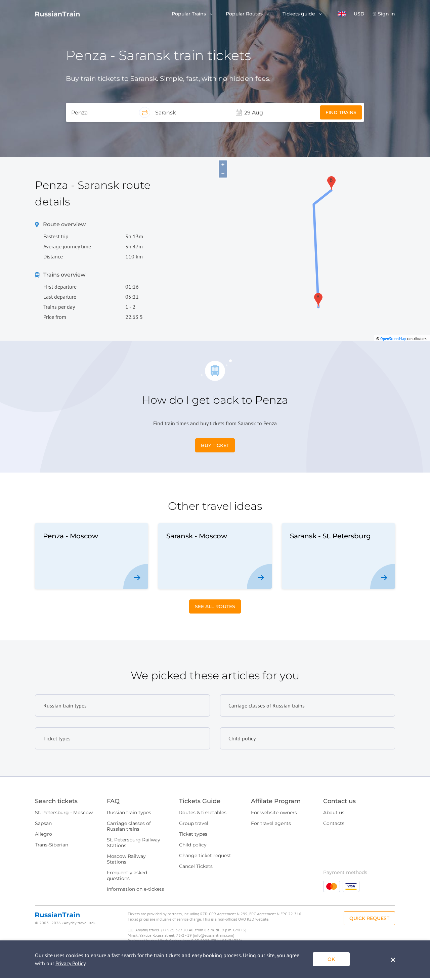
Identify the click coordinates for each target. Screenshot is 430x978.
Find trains (341, 112)
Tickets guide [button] (299, 14)
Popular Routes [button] (245, 14)
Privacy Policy (70, 963)
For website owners (274, 813)
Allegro (43, 834)
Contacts (333, 823)
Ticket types (193, 834)
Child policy (193, 845)
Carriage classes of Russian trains (129, 826)
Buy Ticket (215, 445)
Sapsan (43, 823)
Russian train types (129, 813)
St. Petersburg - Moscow (64, 813)
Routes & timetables (202, 813)
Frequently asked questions (127, 875)
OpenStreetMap (393, 338)
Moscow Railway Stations (126, 859)
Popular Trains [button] (189, 14)
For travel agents (271, 823)
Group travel (193, 823)
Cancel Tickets (196, 866)
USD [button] (359, 14)
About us (333, 813)
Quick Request (369, 918)
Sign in (386, 14)
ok (331, 959)
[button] (342, 13)
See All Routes (215, 606)
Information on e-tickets (135, 889)
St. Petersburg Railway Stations (133, 842)
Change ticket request (205, 855)
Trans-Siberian (51, 845)
